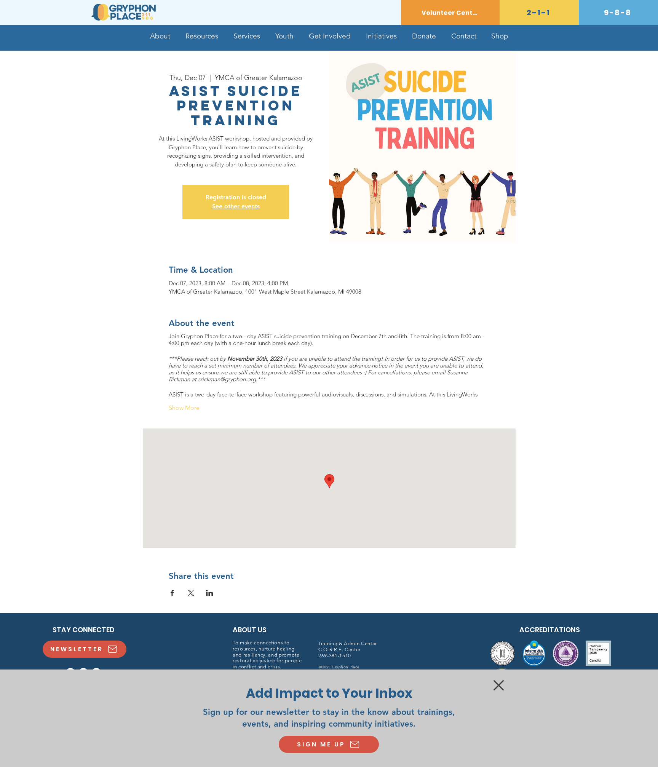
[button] (499, 685)
